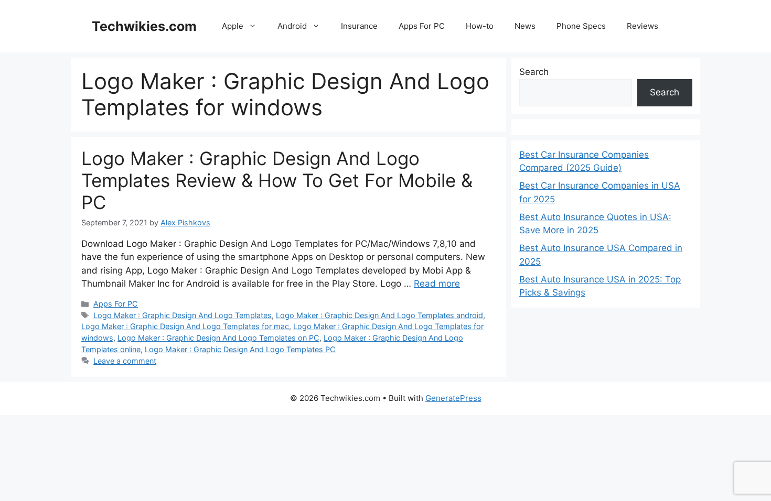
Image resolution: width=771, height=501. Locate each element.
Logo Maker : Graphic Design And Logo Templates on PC (218, 337)
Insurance (359, 26)
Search (534, 72)
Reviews (642, 26)
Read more (437, 283)
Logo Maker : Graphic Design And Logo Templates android (379, 315)
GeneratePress (453, 398)
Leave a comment (124, 360)
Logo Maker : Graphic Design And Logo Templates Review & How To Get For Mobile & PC (277, 180)
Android (292, 26)
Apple (232, 26)
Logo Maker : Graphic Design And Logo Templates (182, 315)
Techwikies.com (144, 26)
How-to (480, 26)
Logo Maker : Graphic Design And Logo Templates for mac (185, 326)
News (525, 26)
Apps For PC (422, 26)
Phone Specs (581, 26)
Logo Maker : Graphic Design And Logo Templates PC (240, 349)
